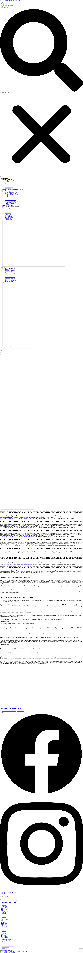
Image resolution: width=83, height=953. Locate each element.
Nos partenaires (8, 183)
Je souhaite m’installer (11, 195)
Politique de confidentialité (7, 940)
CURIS (3, 910)
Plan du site (4, 942)
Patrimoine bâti (8, 213)
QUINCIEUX (5, 915)
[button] (41, 50)
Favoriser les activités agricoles (11, 192)
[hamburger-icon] (0, 176)
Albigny (4, 905)
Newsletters (7, 197)
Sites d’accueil (7, 272)
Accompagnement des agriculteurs (11, 194)
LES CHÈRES (5, 911)
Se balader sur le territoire (10, 270)
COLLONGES (5, 908)
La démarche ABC (8, 214)
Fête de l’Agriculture (9, 274)
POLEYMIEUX (5, 914)
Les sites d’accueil (8, 210)
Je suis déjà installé (11, 196)
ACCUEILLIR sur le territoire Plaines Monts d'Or (24, 509)
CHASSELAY (5, 907)
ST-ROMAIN (5, 920)
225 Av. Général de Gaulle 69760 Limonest (8, 892)
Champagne (4, 906)
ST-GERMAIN (5, 919)
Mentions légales (5, 941)
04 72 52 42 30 (3, 893)
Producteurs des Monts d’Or (10, 193)
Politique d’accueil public (10, 269)
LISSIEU (4, 913)
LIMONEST (4, 912)
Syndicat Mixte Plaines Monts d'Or (6, 509)
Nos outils (7, 181)
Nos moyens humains (9, 182)
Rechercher (2, 92)
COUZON (4, 909)
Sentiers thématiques (9, 212)
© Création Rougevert (6, 939)
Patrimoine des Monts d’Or (10, 271)
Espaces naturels (8, 209)
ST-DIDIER (4, 918)
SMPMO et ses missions (9, 180)
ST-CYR (4, 917)
